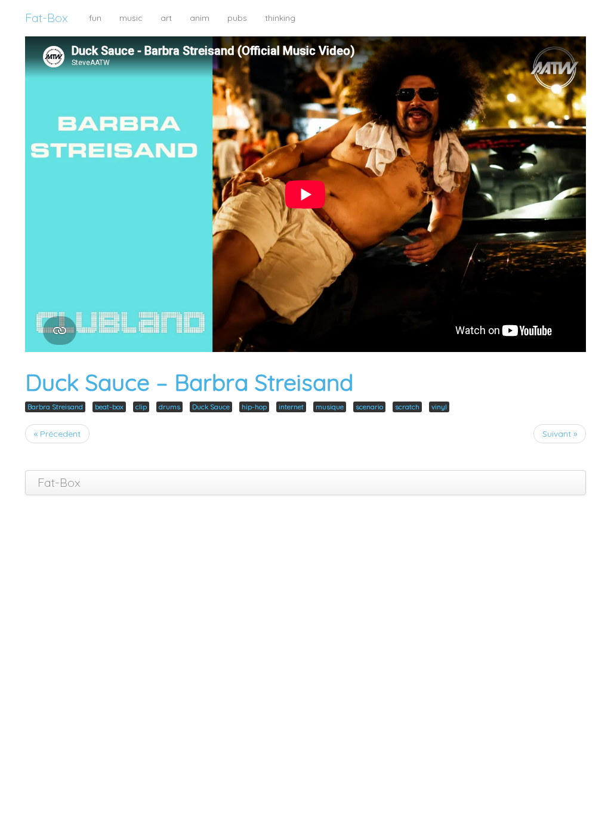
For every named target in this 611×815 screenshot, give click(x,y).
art (166, 18)
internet (291, 406)
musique (330, 406)
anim (199, 18)
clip (141, 406)
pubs (237, 18)
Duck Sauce (211, 406)
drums (169, 406)
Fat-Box (46, 17)
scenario (369, 406)
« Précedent (57, 433)
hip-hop (254, 406)
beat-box (109, 406)
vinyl (439, 406)
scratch (407, 406)
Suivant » (559, 433)
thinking (280, 18)
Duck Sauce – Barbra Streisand (189, 382)
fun (95, 18)
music (131, 18)
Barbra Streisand (55, 406)
